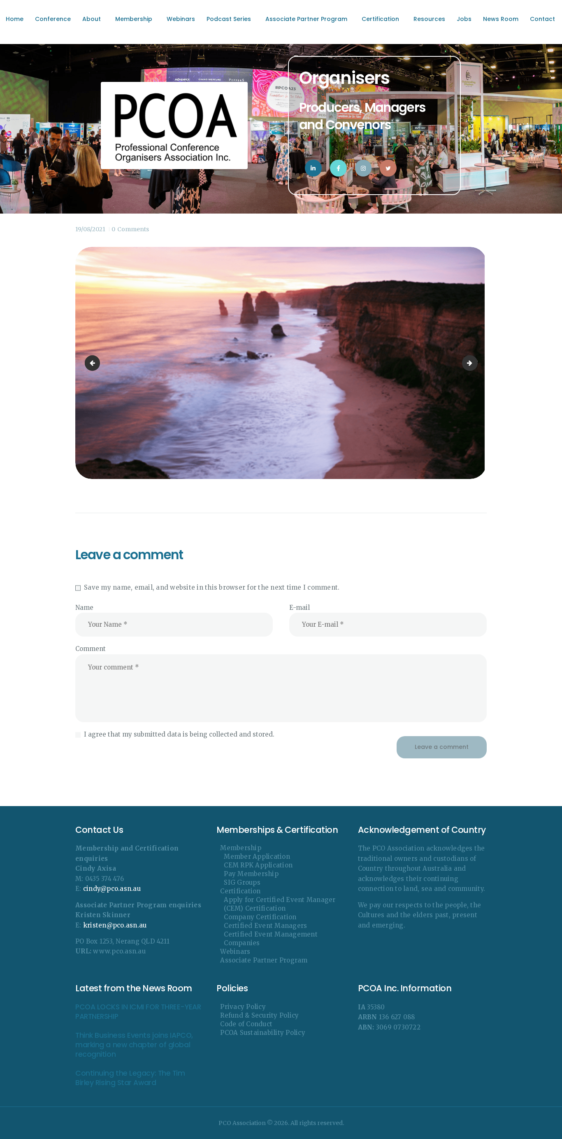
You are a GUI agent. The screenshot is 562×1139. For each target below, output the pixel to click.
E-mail (299, 607)
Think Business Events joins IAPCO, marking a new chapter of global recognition (134, 1045)
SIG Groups (242, 882)
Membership (240, 848)
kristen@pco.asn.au (115, 925)
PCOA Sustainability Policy (262, 1033)
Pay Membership (251, 874)
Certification (240, 891)
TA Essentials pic (94, 363)
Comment (90, 649)
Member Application (257, 856)
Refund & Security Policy (259, 1015)
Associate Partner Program (263, 960)
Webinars (235, 951)
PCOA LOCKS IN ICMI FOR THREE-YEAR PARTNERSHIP (138, 1011)
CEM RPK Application (258, 865)
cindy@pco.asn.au (112, 889)
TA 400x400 (474, 363)
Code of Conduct (246, 1024)
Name (84, 607)
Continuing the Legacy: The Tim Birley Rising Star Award (130, 1078)
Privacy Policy (243, 1007)
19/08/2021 (90, 229)
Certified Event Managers (265, 926)
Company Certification (260, 917)
